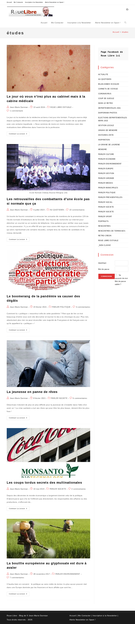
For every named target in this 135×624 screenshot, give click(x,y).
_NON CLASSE (104, 245)
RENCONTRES (104, 226)
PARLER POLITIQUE (61, 307)
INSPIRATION (104, 140)
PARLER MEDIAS (105, 183)
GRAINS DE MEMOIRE (107, 130)
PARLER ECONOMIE (107, 159)
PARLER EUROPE (105, 169)
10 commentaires (77, 210)
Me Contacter (18, 2)
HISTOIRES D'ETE (106, 135)
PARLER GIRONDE (106, 178)
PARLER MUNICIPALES (108, 188)
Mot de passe (103, 269)
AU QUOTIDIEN (57, 210)
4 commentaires (83, 307)
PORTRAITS (103, 221)
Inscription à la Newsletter (34, 2)
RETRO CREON (104, 236)
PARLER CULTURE (106, 154)
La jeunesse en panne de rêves (32, 392)
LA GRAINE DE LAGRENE (109, 145)
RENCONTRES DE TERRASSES (111, 231)
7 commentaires (17, 577)
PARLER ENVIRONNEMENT (67, 574)
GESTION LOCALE (106, 125)
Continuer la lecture (19, 134)
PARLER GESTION (106, 173)
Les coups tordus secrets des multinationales (44, 482)
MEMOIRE (102, 149)
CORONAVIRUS (104, 94)
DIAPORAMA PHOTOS (107, 113)
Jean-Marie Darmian (19, 107)
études (125, 32)
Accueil (9, 2)
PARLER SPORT (105, 217)
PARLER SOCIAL (105, 202)
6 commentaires (80, 398)
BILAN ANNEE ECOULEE (108, 84)
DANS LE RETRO (105, 103)
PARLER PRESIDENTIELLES (110, 197)
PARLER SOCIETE (59, 398)
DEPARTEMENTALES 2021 (109, 108)
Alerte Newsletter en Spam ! (54, 2)
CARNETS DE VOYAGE (108, 89)
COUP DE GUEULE (106, 98)
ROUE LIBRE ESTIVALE (61, 107)
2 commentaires (78, 489)
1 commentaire (16, 111)
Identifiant (102, 263)
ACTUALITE (103, 74)
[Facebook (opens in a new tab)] (127, 9)
